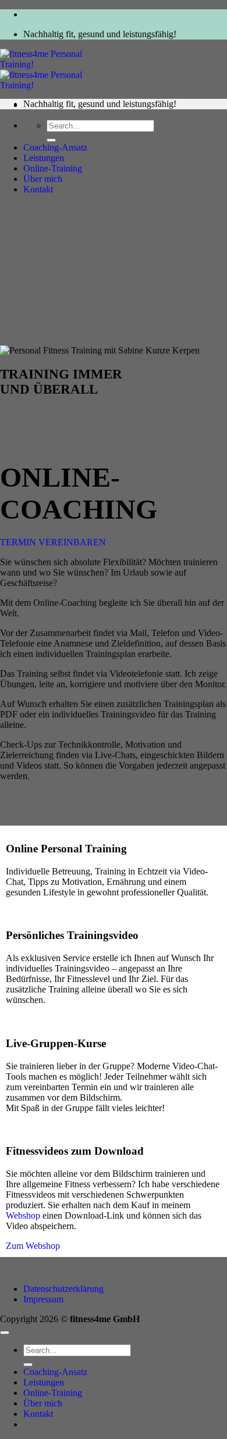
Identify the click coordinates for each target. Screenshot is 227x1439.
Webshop (23, 1215)
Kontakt (38, 189)
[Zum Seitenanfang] (4, 1332)
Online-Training (52, 168)
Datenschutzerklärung (63, 1289)
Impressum (43, 1299)
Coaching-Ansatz (55, 147)
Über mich (42, 179)
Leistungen (43, 158)
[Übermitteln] (51, 140)
